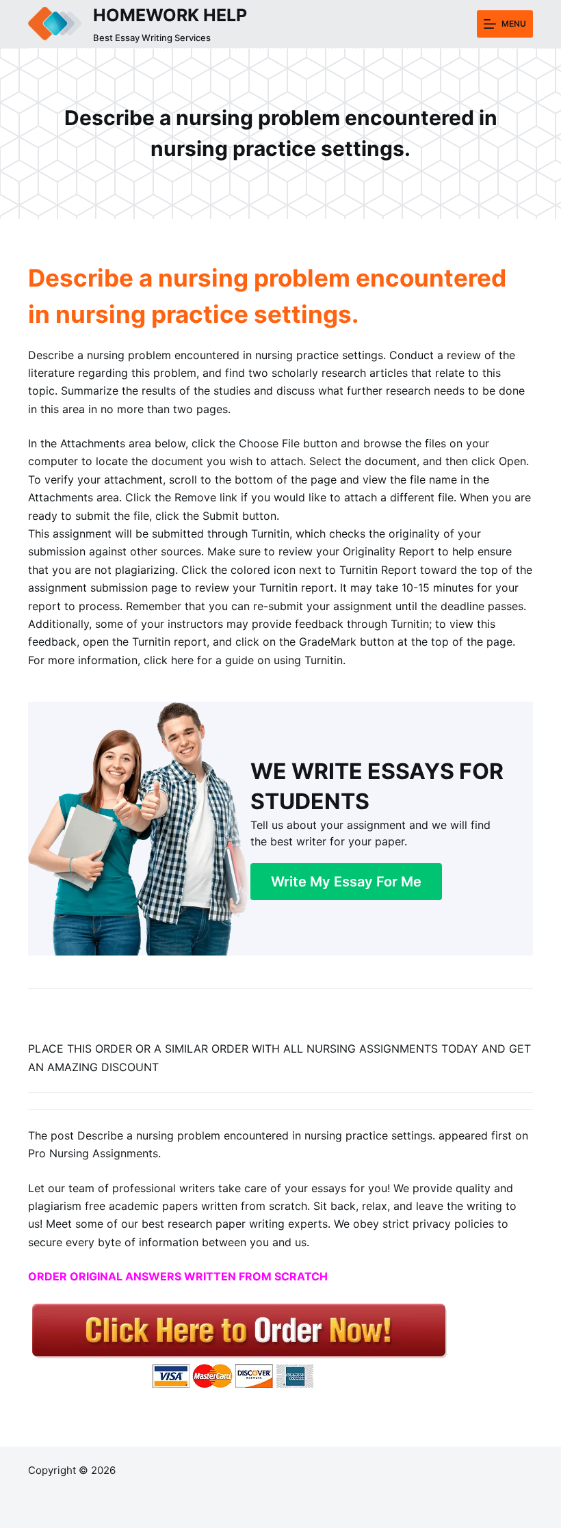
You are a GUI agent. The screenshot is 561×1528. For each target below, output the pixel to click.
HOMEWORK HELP (170, 15)
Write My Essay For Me (346, 881)
